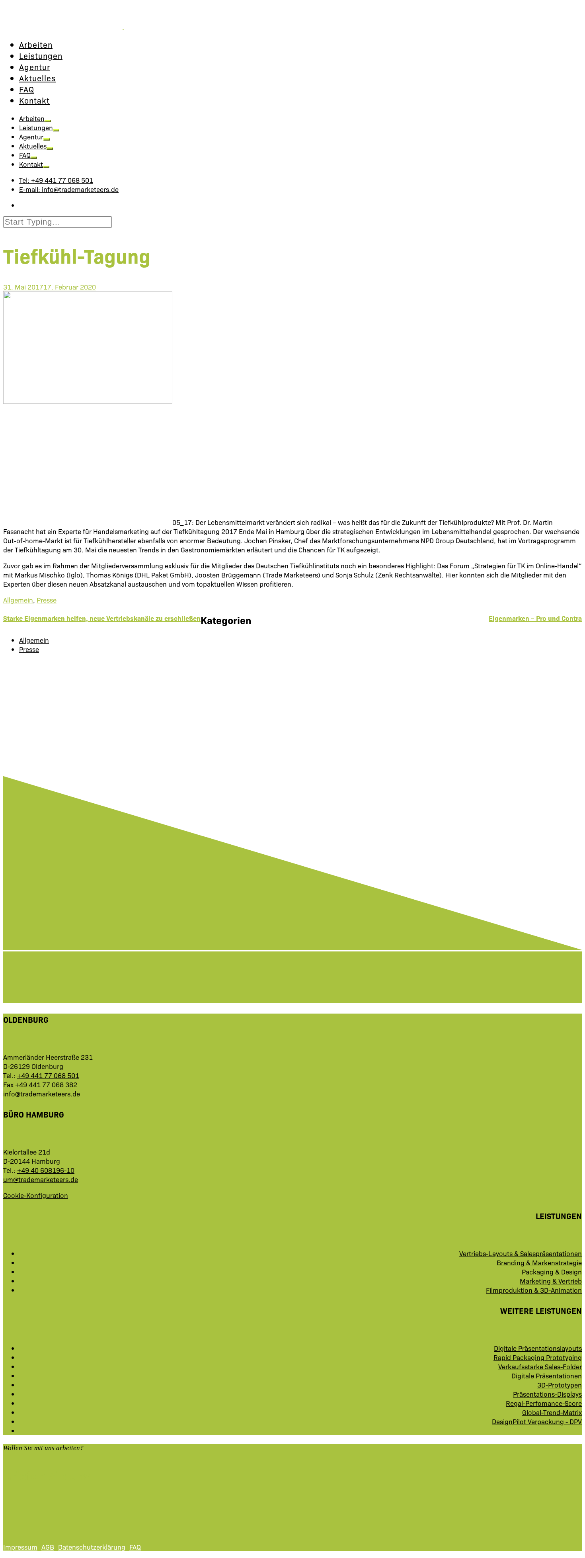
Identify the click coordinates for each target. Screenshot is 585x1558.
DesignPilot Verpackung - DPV (537, 1421)
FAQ (26, 88)
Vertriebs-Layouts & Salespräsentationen (520, 1253)
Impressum (20, 1546)
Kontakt (34, 100)
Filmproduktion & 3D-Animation (534, 1289)
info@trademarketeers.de (41, 1093)
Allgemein (18, 599)
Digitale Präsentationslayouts (538, 1347)
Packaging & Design (552, 1271)
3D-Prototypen (559, 1384)
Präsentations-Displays (547, 1393)
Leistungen (40, 55)
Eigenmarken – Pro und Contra (535, 617)
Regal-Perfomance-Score (544, 1402)
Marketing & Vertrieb (551, 1280)
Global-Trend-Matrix (552, 1412)
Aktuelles (37, 77)
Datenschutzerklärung (91, 1546)
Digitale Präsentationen (546, 1375)
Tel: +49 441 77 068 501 (56, 179)
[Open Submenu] (48, 121)
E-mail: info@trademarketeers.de (69, 189)
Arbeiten (36, 44)
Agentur (34, 66)
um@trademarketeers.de (40, 1179)
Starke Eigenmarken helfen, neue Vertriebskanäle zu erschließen (102, 617)
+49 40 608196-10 (45, 1169)
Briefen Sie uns (46, 1475)
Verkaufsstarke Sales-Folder (540, 1366)
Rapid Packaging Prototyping (537, 1357)
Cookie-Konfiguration (35, 1195)
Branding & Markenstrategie (539, 1262)
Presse (47, 599)
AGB (47, 1546)
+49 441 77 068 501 (48, 1075)
